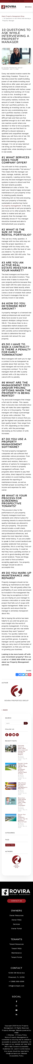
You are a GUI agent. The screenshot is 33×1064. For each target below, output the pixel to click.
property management (12, 206)
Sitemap (11, 1035)
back (5, 710)
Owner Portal (16, 928)
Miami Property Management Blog (13, 16)
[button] (6, 734)
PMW (16, 1033)
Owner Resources (16, 915)
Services (16, 924)
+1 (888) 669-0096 (16, 1)
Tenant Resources (16, 944)
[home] (9, 7)
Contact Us (16, 901)
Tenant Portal (16, 957)
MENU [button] (29, 7)
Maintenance (16, 953)
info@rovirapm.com (16, 986)
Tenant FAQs (16, 948)
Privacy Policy (21, 1035)
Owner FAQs (10, 845)
